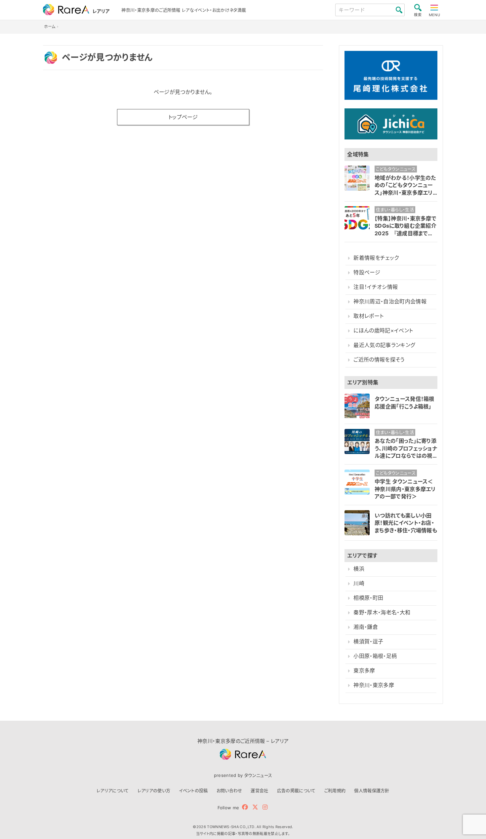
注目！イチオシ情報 (375, 287)
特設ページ (366, 272)
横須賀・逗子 (368, 641)
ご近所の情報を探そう (378, 360)
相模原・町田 (368, 598)
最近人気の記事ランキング (384, 345)
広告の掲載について (296, 790)
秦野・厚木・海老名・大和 (381, 612)
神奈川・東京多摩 (373, 685)
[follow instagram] (265, 807)
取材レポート (368, 316)
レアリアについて (113, 790)
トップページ (183, 117)
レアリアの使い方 (154, 790)
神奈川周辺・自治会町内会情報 (389, 301)
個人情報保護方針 (371, 790)
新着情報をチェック (376, 258)
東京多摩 (364, 670)
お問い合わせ (229, 790)
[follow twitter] (255, 807)
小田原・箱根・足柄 (375, 656)
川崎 (358, 583)
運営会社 (259, 790)
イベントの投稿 (193, 790)
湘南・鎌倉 (365, 627)
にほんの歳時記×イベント (383, 330)
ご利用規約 (335, 790)
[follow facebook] (245, 807)
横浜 (358, 569)
